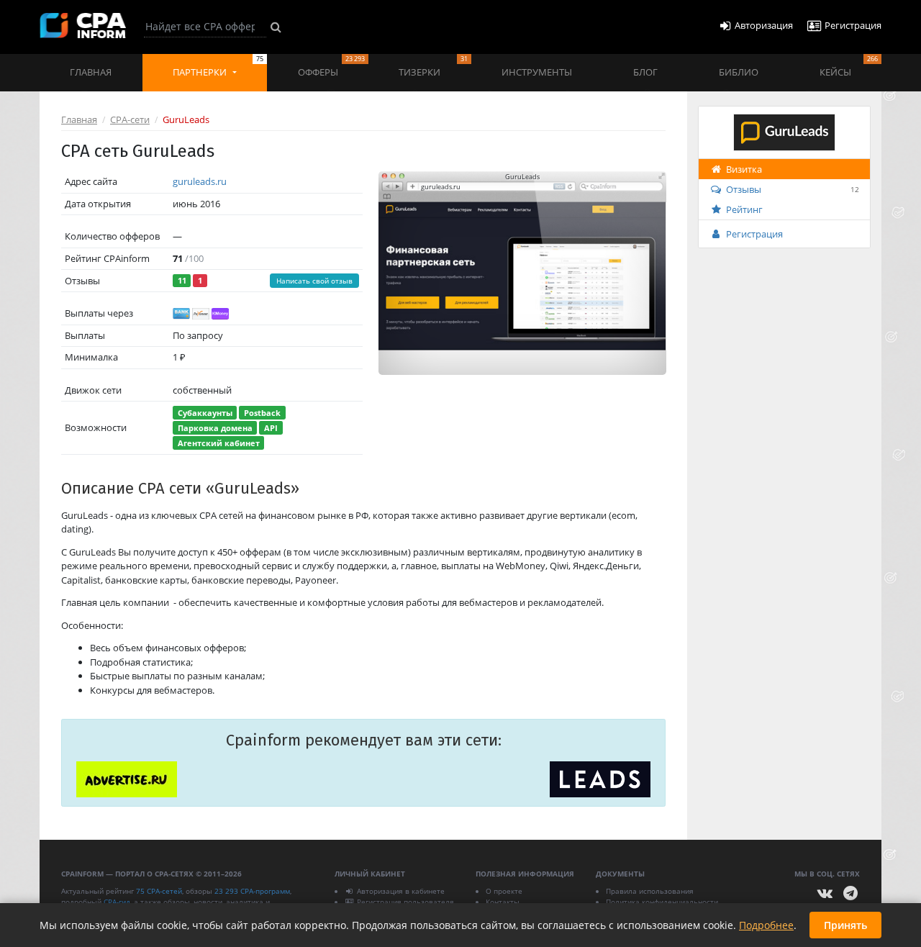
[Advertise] (126, 779)
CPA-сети (130, 119)
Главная (91, 71)
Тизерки (433, 66)
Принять (845, 925)
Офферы (331, 66)
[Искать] (276, 26)
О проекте (504, 891)
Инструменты (537, 71)
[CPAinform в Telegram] (850, 893)
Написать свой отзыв (314, 281)
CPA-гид (117, 902)
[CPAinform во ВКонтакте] (825, 893)
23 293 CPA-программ (252, 891)
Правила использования (650, 891)
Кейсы (849, 66)
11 (182, 280)
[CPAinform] (83, 25)
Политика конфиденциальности (662, 902)
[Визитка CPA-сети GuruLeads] (784, 130)
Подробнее (766, 925)
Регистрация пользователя (405, 902)
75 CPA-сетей (159, 891)
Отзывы (792, 189)
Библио (738, 71)
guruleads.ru (200, 181)
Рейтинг (744, 209)
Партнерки (218, 66)
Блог (645, 71)
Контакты (503, 902)
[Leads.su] (600, 779)
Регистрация (754, 233)
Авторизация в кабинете (401, 891)
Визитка (744, 169)
